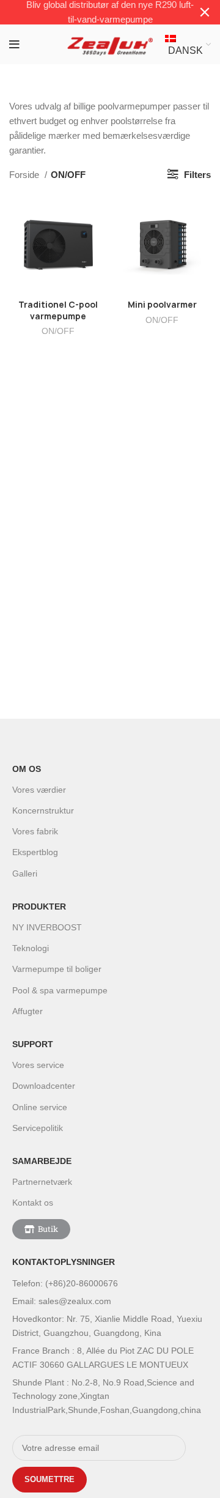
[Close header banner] (204, 12)
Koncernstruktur (43, 810)
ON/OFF (58, 331)
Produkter (39, 906)
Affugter (27, 1011)
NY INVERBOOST (47, 927)
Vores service (38, 1065)
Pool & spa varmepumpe (60, 990)
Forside (25, 174)
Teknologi (30, 948)
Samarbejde (42, 1161)
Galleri (24, 873)
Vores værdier (39, 790)
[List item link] (113, 1283)
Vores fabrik (35, 831)
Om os (26, 769)
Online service (39, 1107)
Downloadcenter (43, 1086)
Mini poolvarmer (162, 304)
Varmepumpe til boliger (56, 969)
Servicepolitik (37, 1128)
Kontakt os (32, 1202)
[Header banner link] (91, 12)
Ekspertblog (35, 852)
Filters (197, 174)
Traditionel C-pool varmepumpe (58, 310)
